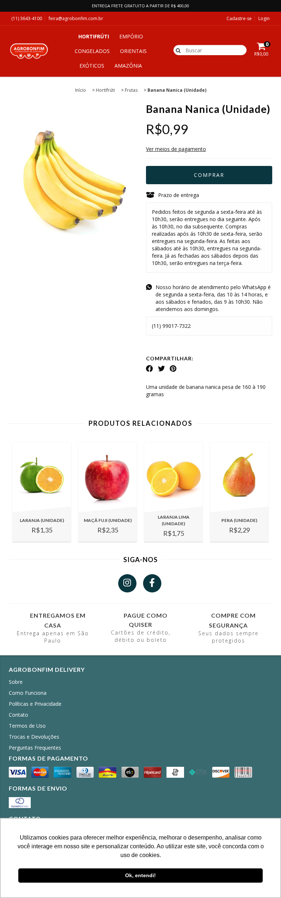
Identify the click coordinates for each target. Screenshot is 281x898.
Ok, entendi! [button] (140, 875)
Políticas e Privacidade (35, 703)
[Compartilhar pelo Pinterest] (173, 368)
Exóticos (91, 65)
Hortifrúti (93, 36)
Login (264, 18)
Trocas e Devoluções (34, 736)
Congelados (92, 51)
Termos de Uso (27, 725)
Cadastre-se (239, 18)
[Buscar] (176, 50)
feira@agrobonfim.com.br (76, 18)
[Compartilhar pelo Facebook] (149, 368)
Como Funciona (27, 692)
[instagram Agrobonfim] (127, 583)
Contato (18, 714)
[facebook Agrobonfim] (152, 583)
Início (80, 90)
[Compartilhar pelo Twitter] (161, 368)
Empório (131, 36)
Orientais (133, 51)
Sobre (16, 681)
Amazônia (128, 65)
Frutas (131, 90)
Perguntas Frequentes (35, 747)
